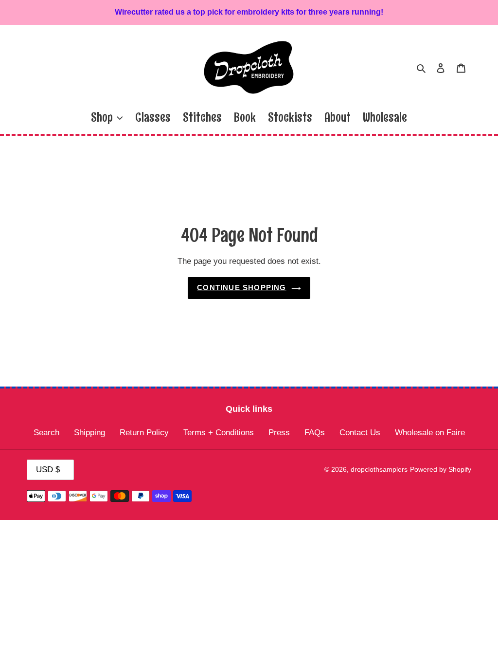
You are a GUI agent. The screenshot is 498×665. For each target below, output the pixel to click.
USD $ (48, 469)
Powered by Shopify (440, 469)
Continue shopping (241, 287)
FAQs (314, 432)
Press (279, 432)
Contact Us (359, 432)
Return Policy (144, 432)
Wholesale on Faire (430, 432)
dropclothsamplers (379, 469)
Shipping (89, 432)
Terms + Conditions (218, 432)
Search (46, 432)
